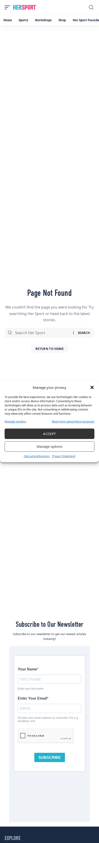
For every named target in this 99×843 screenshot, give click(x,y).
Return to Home (49, 349)
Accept (49, 433)
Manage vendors (15, 421)
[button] (92, 387)
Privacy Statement (63, 456)
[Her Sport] (24, 7)
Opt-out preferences (37, 456)
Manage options (49, 446)
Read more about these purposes (73, 421)
